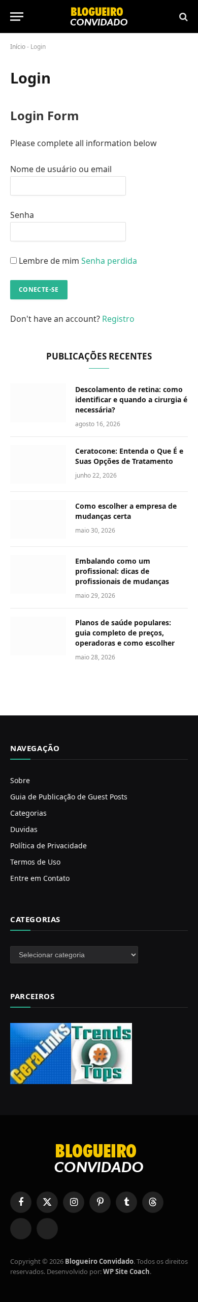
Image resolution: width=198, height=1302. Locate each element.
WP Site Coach (126, 1271)
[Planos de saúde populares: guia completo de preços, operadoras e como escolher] (38, 636)
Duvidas (24, 829)
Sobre (20, 780)
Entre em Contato (40, 878)
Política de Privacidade (48, 845)
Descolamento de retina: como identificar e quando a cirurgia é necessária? (131, 399)
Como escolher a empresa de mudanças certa (126, 511)
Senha (22, 214)
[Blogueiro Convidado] (99, 16)
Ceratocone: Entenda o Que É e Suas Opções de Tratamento (129, 456)
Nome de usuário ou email (61, 169)
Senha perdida (109, 260)
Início (17, 46)
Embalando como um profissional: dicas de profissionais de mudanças (122, 571)
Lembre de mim (49, 260)
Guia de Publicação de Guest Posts (68, 796)
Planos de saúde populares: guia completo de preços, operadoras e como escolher (125, 633)
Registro (118, 318)
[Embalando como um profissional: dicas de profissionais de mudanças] (38, 574)
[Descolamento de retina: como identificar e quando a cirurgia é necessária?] (38, 402)
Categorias (28, 813)
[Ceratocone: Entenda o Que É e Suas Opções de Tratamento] (38, 464)
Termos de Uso (35, 862)
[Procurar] (182, 16)
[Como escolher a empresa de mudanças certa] (38, 519)
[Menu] (16, 16)
